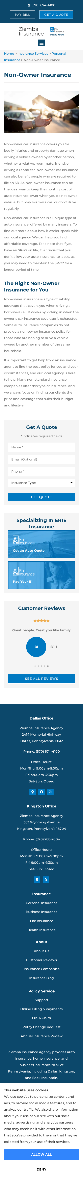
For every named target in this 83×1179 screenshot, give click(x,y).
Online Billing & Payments (41, 1009)
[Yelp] (50, 792)
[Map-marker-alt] (32, 792)
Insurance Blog (41, 978)
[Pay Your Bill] (41, 575)
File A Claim (41, 1018)
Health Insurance (41, 930)
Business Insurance (41, 912)
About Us (41, 951)
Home (9, 53)
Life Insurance (41, 921)
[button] (41, 43)
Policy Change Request (42, 1027)
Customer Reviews (41, 960)
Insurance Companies (41, 969)
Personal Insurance (41, 903)
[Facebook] (41, 792)
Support (41, 1000)
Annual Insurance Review (41, 1036)
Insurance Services (33, 53)
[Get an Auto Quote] (41, 544)
